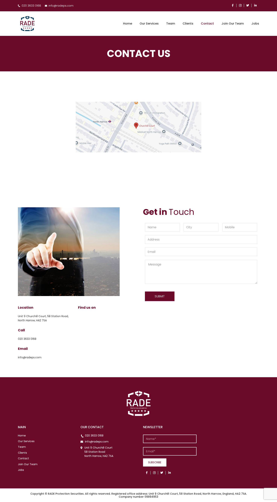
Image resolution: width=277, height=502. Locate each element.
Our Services (26, 441)
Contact (23, 458)
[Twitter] (248, 5)
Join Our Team (27, 464)
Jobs (21, 470)
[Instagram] (240, 5)
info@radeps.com (97, 441)
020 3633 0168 (94, 435)
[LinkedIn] (255, 5)
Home (22, 435)
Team (22, 447)
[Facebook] (232, 5)
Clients (22, 453)
